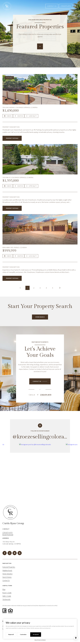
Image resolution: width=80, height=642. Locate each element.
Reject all (11, 634)
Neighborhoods (7, 570)
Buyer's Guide (6, 593)
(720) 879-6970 (66, 6)
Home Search (40, 317)
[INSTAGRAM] (10, 553)
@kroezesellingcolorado (41, 437)
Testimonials (6, 599)
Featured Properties (8, 567)
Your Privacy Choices (40, 640)
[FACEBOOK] (4, 553)
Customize (23, 634)
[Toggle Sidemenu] (75, 6)
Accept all (35, 634)
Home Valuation (7, 574)
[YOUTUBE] (14, 553)
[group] (41, 471)
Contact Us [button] (51, 6)
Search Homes (7, 577)
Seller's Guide (6, 596)
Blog (3, 589)
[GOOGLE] (20, 553)
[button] (40, 381)
